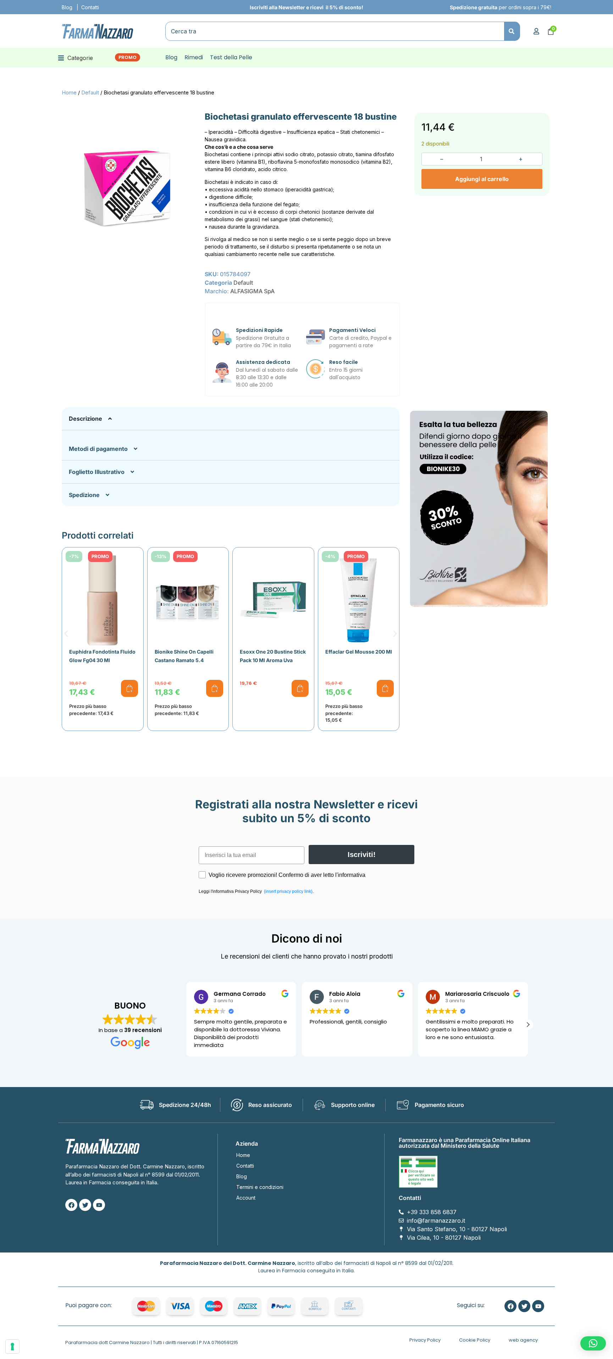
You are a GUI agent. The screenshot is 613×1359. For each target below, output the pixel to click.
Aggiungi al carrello (482, 178)
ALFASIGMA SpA (252, 291)
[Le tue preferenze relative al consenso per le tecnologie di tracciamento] (12, 1346)
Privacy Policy (425, 1340)
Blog (67, 7)
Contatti (90, 7)
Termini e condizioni (259, 1187)
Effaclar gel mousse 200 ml (358, 652)
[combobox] (334, 31)
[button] (75, 57)
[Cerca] (512, 31)
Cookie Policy (474, 1340)
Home (69, 92)
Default (90, 92)
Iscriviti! (362, 854)
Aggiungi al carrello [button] (129, 688)
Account (245, 1198)
